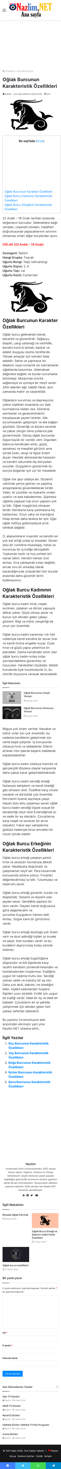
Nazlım (54, 1450)
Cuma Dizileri (10, 1434)
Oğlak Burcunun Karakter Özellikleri (28, 191)
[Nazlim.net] (30, 10)
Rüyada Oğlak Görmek (15, 1214)
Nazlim (8, 94)
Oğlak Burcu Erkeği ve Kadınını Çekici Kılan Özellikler (44, 1234)
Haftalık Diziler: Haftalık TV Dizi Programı (26, 1424)
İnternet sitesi (10, 1358)
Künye (12, 1456)
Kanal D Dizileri (11, 1415)
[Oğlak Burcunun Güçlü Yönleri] (12, 697)
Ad (5, 1332)
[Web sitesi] (24, 1195)
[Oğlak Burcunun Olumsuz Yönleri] (12, 712)
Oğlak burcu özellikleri (16, 1265)
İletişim (48, 1456)
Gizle (40, 141)
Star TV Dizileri (11, 1396)
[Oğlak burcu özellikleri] (16, 1254)
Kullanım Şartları (26, 1456)
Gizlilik (39, 1456)
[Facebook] (28, 1195)
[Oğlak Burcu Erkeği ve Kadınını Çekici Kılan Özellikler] (45, 1220)
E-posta (8, 1345)
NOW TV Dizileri (12, 1405)
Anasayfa (10, 71)
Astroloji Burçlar (25, 71)
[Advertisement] (30, 45)
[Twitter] (32, 1195)
